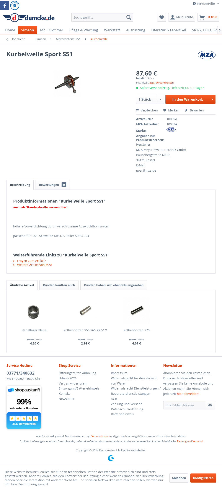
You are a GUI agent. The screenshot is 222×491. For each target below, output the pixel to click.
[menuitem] (102, 19)
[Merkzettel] (161, 17)
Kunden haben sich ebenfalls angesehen (114, 285)
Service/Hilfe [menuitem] (206, 4)
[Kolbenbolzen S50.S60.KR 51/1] (85, 311)
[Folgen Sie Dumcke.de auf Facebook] (4, 5)
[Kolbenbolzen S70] (136, 311)
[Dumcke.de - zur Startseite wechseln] (28, 18)
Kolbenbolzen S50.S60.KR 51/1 (86, 330)
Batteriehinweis (122, 414)
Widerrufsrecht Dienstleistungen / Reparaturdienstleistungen (136, 391)
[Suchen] (128, 17)
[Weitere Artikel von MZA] (206, 58)
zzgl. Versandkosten (162, 82)
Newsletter (67, 399)
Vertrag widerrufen (73, 383)
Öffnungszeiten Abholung (77, 373)
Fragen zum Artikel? (31, 261)
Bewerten (196, 110)
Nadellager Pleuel (34, 330)
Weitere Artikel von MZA (34, 265)
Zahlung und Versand (126, 404)
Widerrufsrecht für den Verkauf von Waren (134, 380)
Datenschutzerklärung (127, 409)
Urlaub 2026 (68, 378)
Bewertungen (52, 185)
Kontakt (64, 393)
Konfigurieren (203, 478)
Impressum (119, 373)
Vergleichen (149, 110)
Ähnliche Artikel (22, 285)
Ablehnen (179, 478)
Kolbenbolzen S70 (137, 330)
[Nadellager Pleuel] (34, 311)
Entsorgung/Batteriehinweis (79, 388)
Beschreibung (20, 185)
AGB (114, 399)
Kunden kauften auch (59, 285)
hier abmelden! (188, 394)
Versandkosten (100, 436)
